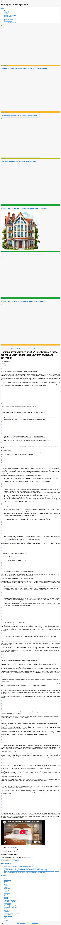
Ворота (6, 881)
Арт (5, 878)
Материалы (7, 893)
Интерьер (6, 890)
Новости (6, 897)
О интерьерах (7, 903)
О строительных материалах (11, 913)
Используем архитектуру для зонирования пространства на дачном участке (22, 301)
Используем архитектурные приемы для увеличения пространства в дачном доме (24, 208)
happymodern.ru (14, 847)
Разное (5, 917)
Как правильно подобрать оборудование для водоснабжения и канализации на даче (24, 68)
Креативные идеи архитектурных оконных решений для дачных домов (21, 254)
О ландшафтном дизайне (10, 906)
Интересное (7, 888)
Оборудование (4, 65)
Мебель (6, 894)
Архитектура (4, 205)
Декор (3, 363)
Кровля (6, 891)
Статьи (6, 918)
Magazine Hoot (21, 923)
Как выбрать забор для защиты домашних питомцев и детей (18, 161)
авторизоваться (29, 857)
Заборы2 (6, 887)
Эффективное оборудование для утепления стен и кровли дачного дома (21, 348)
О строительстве (8, 914)
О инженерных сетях (9, 901)
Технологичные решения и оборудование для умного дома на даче (19, 115)
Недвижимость (8, 895)
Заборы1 (3, 158)
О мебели (6, 908)
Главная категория (9, 883)
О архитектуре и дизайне (10, 900)
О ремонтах (7, 910)
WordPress (35, 923)
